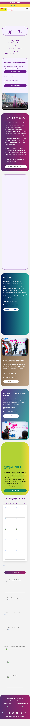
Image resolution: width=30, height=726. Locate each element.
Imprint (13, 698)
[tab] (15, 503)
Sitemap (9, 698)
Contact (12, 700)
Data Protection (19, 698)
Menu (27, 8)
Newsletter (17, 700)
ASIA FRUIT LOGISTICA (15, 2)
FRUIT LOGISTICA (15, 5)
